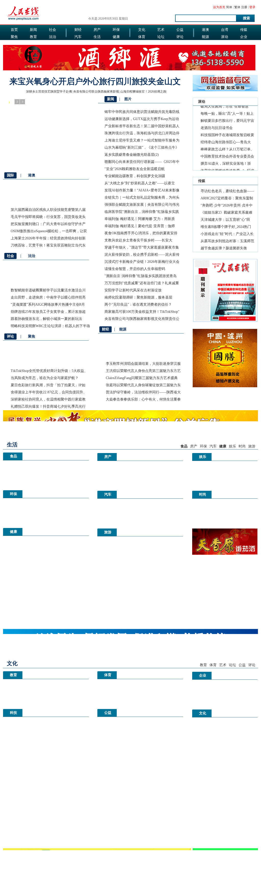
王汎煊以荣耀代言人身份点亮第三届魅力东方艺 (143, 371)
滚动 (224, 37)
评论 (180, 37)
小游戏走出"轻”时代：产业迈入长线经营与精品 (227, 235)
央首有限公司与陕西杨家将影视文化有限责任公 (142, 319)
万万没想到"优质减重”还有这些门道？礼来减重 (142, 283)
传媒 (243, 30)
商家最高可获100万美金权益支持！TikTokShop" (142, 312)
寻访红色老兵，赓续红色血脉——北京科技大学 (227, 192)
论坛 (160, 37)
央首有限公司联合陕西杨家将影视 (96, 91)
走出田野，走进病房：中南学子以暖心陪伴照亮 (48, 297)
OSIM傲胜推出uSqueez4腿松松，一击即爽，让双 (49, 231)
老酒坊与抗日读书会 (217, 123)
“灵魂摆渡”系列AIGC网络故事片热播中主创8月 (48, 304)
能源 (205, 37)
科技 (224, 44)
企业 (243, 37)
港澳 (205, 30)
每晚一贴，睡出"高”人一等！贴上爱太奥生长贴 (227, 109)
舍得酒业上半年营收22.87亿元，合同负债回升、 (49, 392)
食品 (97, 44)
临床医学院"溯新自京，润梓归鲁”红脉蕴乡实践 (142, 212)
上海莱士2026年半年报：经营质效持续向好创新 (48, 238)
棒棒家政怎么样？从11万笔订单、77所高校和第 (227, 145)
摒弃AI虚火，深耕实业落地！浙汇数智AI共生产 (226, 159)
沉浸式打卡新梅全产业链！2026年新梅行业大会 (142, 262)
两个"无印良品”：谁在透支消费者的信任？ (138, 304)
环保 (116, 30)
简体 (229, 7)
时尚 (160, 44)
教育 (33, 37)
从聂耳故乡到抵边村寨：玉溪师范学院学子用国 (227, 242)
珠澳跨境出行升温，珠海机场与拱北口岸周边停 (142, 133)
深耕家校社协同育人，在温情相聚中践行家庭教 (48, 399)
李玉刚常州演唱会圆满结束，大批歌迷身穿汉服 (143, 364)
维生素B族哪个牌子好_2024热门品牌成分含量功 (226, 227)
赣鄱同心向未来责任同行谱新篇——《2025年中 (142, 162)
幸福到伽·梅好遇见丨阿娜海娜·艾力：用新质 (140, 219)
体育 (141, 37)
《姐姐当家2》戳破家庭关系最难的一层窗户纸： (226, 213)
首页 (14, 30)
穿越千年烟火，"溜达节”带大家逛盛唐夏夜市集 (142, 247)
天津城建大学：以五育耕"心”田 (225, 220)
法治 (52, 37)
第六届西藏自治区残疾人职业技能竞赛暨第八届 (48, 210)
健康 (116, 37)
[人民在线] (23, 19)
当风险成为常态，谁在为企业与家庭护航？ (45, 378)
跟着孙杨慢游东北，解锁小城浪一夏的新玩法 (46, 319)
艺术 (160, 30)
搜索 (246, 18)
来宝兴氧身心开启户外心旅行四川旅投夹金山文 (95, 81)
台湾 (224, 30)
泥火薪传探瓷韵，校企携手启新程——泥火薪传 (142, 254)
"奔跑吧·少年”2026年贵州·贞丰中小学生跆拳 (227, 206)
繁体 (237, 7)
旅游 (141, 44)
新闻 (33, 30)
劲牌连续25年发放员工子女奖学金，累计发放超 (48, 312)
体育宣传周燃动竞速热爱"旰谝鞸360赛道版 (227, 167)
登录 (252, 7)
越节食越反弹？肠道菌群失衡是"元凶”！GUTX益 (224, 249)
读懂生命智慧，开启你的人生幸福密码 (135, 269)
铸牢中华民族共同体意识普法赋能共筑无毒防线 (142, 112)
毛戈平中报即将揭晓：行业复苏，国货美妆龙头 (48, 217)
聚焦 (14, 37)
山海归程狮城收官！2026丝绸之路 (143, 91)
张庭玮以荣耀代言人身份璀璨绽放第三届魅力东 (143, 385)
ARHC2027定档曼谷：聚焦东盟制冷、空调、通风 (227, 199)
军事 (33, 44)
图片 (205, 44)
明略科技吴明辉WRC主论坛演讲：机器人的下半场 (50, 326)
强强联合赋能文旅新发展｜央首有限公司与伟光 (142, 205)
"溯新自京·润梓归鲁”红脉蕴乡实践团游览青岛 (141, 276)
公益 (180, 30)
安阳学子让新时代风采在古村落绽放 (133, 290)
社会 (52, 30)
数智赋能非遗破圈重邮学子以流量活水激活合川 (48, 290)
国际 (14, 44)
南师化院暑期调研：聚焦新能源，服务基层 (138, 297)
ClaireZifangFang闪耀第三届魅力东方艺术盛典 (142, 378)
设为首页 (219, 7)
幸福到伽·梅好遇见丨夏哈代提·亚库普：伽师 (140, 226)
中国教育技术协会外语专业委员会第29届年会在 (227, 152)
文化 (141, 30)
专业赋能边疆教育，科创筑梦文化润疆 (135, 176)
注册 (244, 7)
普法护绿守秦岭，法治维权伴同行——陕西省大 (143, 392)
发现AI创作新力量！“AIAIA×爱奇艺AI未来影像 (142, 190)
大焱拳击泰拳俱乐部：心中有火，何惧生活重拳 (143, 399)
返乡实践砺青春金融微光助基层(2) (132, 155)
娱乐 (78, 44)
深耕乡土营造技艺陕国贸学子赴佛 (49, 91)
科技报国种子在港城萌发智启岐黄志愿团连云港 (227, 131)
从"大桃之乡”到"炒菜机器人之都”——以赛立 (140, 183)
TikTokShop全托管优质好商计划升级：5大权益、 (49, 371)
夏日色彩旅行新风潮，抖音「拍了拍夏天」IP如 (48, 385)
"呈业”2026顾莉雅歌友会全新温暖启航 (135, 169)
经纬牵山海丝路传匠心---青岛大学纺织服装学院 (226, 138)
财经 (78, 30)
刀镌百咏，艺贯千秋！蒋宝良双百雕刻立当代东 (48, 245)
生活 (97, 37)
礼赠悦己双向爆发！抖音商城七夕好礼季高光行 (48, 406)
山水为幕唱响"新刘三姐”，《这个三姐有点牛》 (142, 147)
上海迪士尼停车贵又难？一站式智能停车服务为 (142, 140)
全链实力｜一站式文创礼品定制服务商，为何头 (142, 197)
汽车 (78, 37)
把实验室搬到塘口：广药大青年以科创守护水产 (48, 224)
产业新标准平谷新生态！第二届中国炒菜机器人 (142, 126)
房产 (97, 30)
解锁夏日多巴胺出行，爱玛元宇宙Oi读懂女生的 (227, 117)
